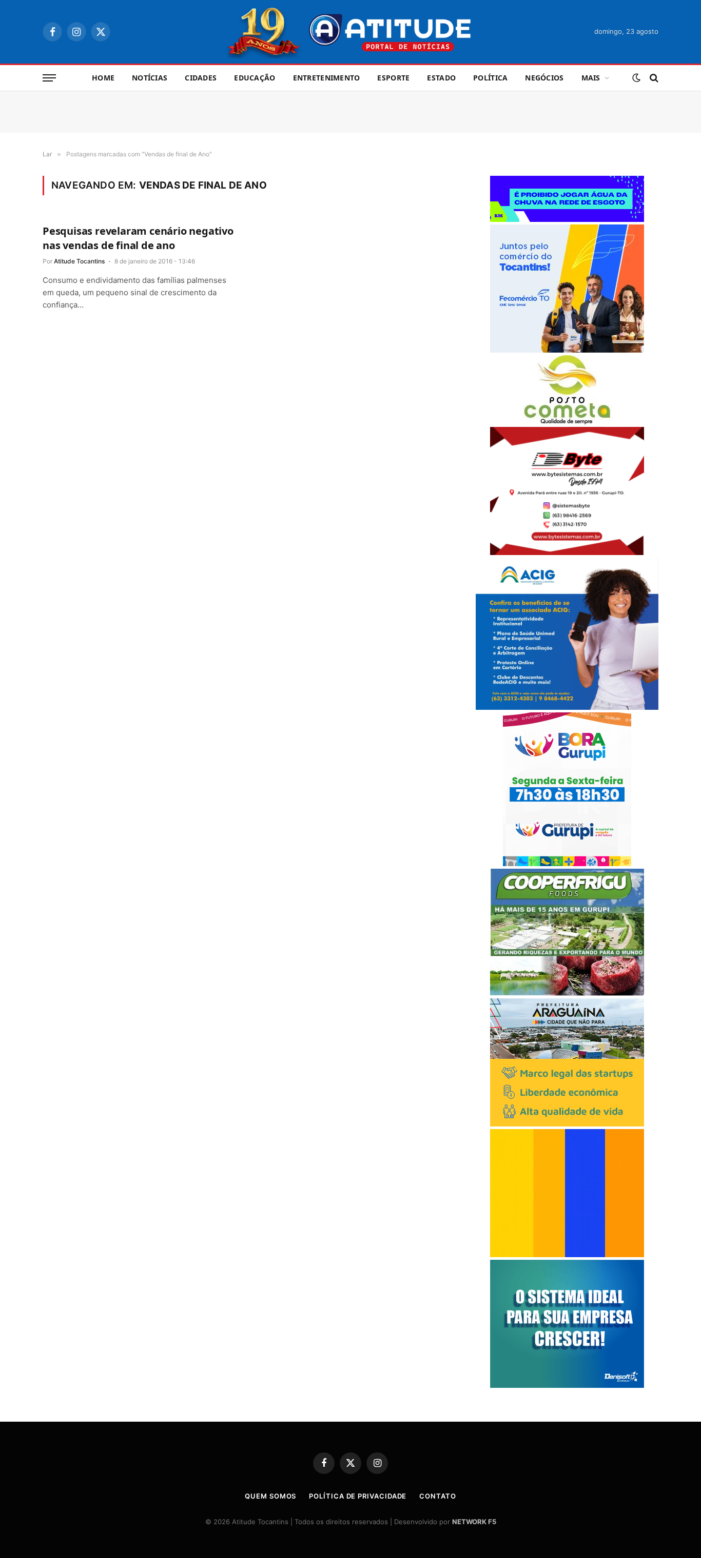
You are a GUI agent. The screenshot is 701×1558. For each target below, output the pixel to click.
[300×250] (567, 1254)
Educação (254, 78)
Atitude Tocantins (79, 261)
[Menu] (49, 78)
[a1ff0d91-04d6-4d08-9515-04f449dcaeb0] (567, 349)
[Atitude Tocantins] (350, 32)
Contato (437, 1496)
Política (490, 78)
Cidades (201, 78)
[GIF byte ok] (567, 552)
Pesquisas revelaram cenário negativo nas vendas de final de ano (138, 238)
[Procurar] (653, 78)
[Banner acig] (567, 707)
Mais (590, 78)
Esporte (393, 78)
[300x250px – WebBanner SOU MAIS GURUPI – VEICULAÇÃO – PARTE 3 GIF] (567, 863)
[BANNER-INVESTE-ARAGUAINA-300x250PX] (567, 1123)
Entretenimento (326, 78)
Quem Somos (270, 1496)
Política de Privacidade (357, 1496)
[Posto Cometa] (567, 421)
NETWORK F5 (474, 1522)
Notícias (149, 78)
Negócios (544, 78)
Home (103, 78)
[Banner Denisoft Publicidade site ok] (567, 1385)
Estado (441, 78)
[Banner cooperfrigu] (567, 993)
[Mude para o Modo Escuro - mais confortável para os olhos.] (636, 78)
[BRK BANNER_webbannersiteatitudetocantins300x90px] (567, 219)
